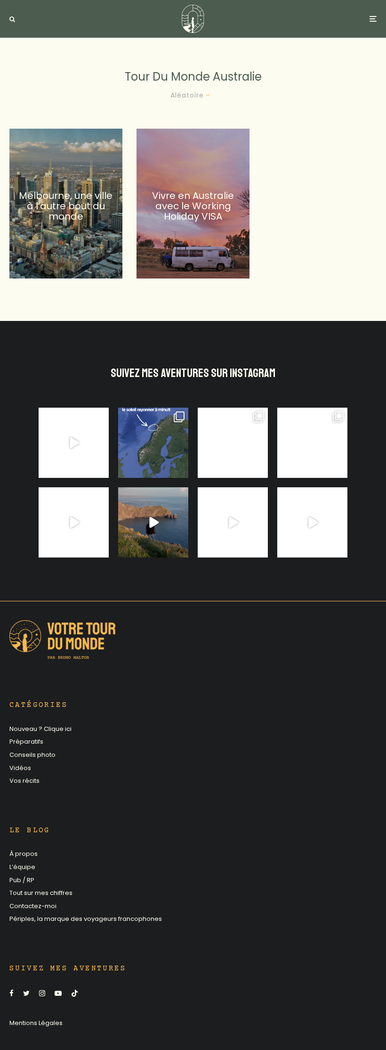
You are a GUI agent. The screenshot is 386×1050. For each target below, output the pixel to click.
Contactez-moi (32, 906)
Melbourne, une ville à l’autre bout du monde (66, 205)
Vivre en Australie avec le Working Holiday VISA (193, 205)
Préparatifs (26, 741)
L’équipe (22, 866)
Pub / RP (21, 880)
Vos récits (24, 780)
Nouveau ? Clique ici (40, 728)
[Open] (74, 443)
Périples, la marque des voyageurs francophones (85, 918)
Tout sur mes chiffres (40, 892)
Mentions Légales (36, 1022)
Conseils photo (32, 754)
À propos (23, 853)
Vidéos (20, 767)
